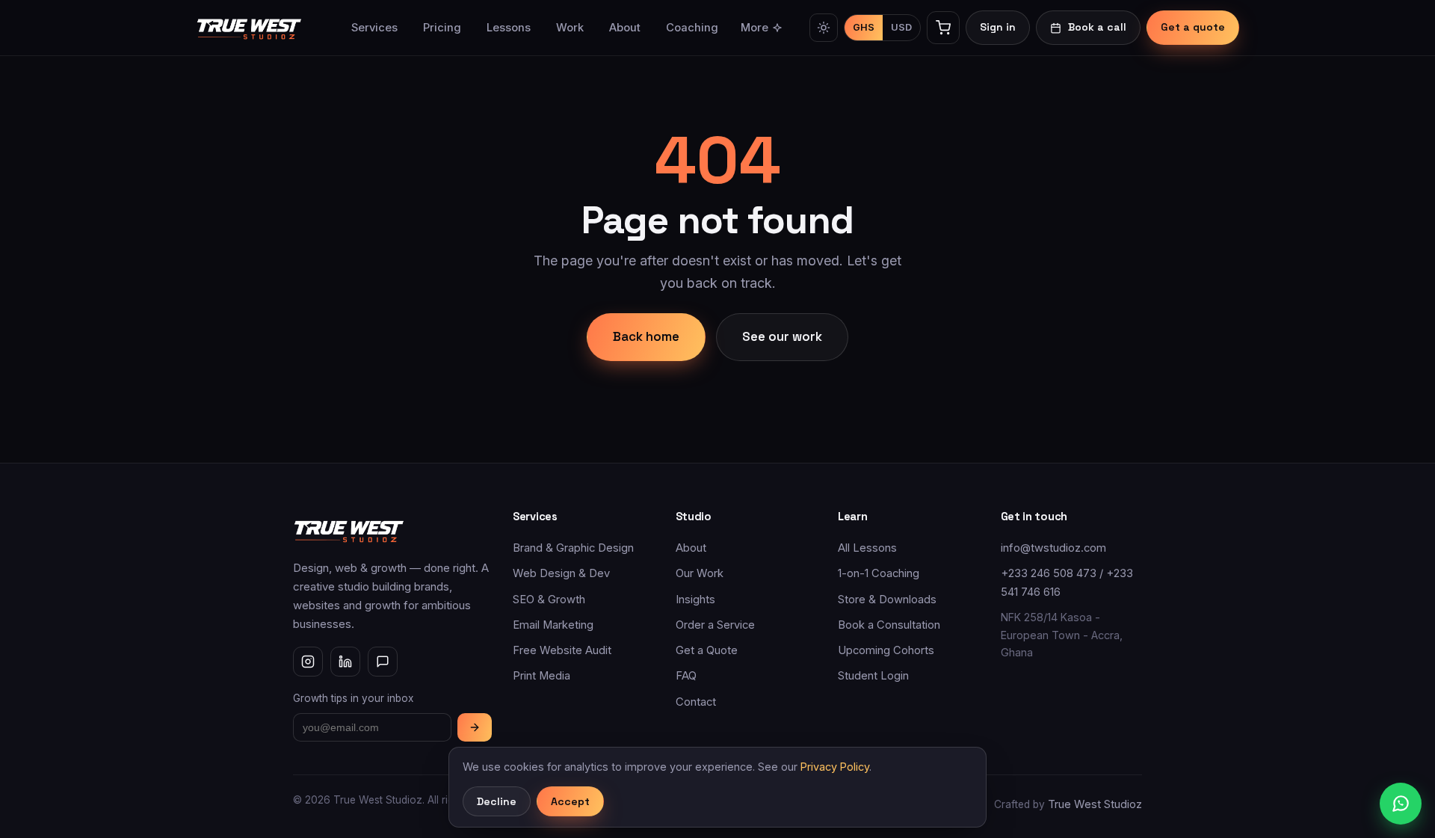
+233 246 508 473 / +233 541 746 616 (1067, 582)
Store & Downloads (887, 599)
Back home (646, 336)
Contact (696, 702)
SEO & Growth (549, 599)
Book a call (1097, 27)
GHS (863, 27)
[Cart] (943, 27)
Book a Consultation (889, 625)
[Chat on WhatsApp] (1401, 804)
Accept (570, 801)
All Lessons (867, 548)
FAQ (686, 676)
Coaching (692, 27)
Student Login (873, 676)
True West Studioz (1095, 804)
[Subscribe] (474, 727)
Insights (695, 599)
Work (570, 27)
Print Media (541, 676)
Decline (496, 801)
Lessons (509, 27)
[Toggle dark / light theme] (823, 27)
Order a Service (715, 625)
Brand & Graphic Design (573, 548)
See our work (782, 336)
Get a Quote (707, 650)
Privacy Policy (834, 766)
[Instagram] (308, 662)
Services (374, 27)
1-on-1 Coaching (878, 573)
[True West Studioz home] (249, 27)
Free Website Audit (562, 650)
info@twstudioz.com (1053, 548)
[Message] (383, 662)
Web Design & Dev (561, 573)
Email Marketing (553, 625)
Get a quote (1193, 27)
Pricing (442, 27)
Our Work (699, 573)
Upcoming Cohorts (886, 650)
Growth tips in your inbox (353, 698)
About (625, 27)
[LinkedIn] (345, 662)
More (754, 27)
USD (901, 27)
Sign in (998, 27)
